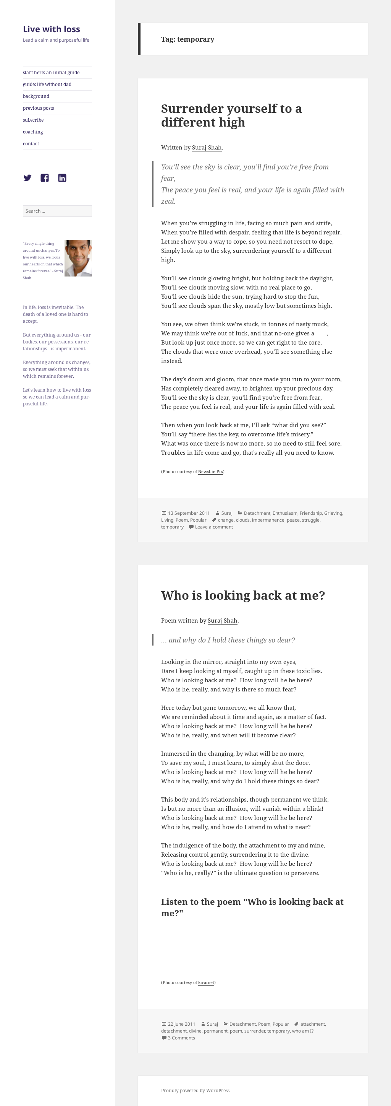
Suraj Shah (207, 147)
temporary (172, 527)
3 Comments (181, 1037)
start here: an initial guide (51, 72)
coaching (33, 131)
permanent (216, 1031)
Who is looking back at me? (243, 595)
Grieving (333, 513)
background (36, 96)
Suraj (227, 513)
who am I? (302, 1031)
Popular (198, 520)
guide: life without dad (47, 84)
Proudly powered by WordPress (195, 1090)
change (226, 520)
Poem (182, 520)
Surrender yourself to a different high (231, 115)
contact (31, 143)
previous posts (38, 108)
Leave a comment (214, 527)
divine (195, 1031)
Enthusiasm (285, 513)
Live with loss (51, 28)
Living (167, 520)
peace (293, 520)
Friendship (311, 513)
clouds (243, 520)
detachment (174, 1031)
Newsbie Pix (210, 471)
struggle (311, 520)
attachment (313, 1024)
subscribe (33, 120)
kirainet (206, 982)
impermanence (268, 520)
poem (236, 1031)
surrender (254, 1031)
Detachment (257, 513)
